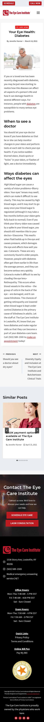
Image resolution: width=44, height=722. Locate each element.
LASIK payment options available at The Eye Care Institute (21, 436)
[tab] (17, 460)
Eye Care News (22, 27)
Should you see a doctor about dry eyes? (10, 360)
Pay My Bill (22, 652)
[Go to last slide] (7, 430)
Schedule (9, 3)
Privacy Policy (22, 637)
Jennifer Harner (16, 41)
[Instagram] (20, 718)
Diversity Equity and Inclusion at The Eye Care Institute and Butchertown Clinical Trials (33, 366)
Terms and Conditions (22, 641)
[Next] (37, 430)
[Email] (28, 718)
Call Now (35, 3)
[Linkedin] (23, 718)
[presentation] (22, 415)
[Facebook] (16, 718)
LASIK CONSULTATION (22, 523)
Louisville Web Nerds (33, 694)
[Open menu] (38, 12)
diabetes (31, 103)
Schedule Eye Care (22, 515)
